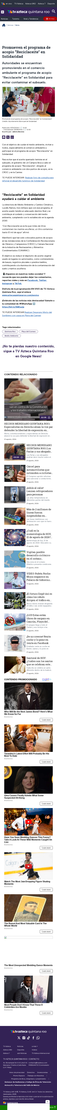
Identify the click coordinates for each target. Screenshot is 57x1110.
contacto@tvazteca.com (37, 1063)
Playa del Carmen (29, 331)
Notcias (10, 25)
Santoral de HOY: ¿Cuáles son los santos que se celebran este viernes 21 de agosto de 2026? (40, 664)
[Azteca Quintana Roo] (28, 12)
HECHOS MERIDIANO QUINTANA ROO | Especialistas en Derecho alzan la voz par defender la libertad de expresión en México (28, 428)
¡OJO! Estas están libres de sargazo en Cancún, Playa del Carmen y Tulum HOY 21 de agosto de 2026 (39, 621)
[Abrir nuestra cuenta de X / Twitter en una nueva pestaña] (19, 1037)
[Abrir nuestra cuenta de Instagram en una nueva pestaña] (23, 1037)
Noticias (4, 19)
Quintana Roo (10, 331)
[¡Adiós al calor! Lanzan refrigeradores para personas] (14, 495)
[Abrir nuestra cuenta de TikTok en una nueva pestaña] (28, 1037)
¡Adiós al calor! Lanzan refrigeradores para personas (40, 491)
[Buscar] (53, 11)
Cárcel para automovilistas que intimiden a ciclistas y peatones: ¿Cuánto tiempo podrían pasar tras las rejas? (39, 474)
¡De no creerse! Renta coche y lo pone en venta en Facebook (39, 640)
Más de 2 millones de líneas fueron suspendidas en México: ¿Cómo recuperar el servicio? (39, 516)
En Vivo (51, 19)
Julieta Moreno (18, 132)
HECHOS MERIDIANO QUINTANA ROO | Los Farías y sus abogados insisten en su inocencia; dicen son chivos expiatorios (39, 453)
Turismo (15, 19)
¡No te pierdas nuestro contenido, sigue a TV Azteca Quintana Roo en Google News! (28, 351)
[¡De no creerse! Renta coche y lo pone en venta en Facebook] (14, 644)
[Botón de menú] (2, 11)
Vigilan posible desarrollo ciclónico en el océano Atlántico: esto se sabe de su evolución (39, 558)
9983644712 (33, 1065)
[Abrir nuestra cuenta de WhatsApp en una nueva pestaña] (38, 1037)
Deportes (52, 4)
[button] (47, 1101)
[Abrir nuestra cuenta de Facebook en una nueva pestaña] (33, 1037)
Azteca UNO (30, 4)
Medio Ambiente (11, 336)
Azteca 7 (41, 4)
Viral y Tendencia (30, 19)
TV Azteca (18, 4)
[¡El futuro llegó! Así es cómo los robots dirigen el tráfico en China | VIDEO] (14, 601)
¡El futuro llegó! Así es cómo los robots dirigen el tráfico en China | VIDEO (39, 598)
